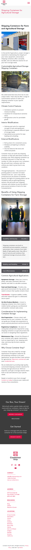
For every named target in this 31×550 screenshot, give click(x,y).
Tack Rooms (5, 294)
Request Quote (16, 437)
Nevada (9, 532)
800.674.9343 (15, 419)
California (10, 536)
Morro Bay (10, 525)
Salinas (9, 527)
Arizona (9, 534)
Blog (8, 504)
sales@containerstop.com (14, 476)
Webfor (21, 547)
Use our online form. (13, 480)
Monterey (10, 523)
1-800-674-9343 (11, 478)
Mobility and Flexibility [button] (10, 264)
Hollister (9, 522)
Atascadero (10, 516)
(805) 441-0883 (11, 496)
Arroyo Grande (11, 515)
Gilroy (8, 520)
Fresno (9, 518)
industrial (15, 359)
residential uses (9, 361)
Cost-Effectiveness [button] (9, 271)
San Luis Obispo (11, 529)
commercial (22, 359)
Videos (9, 505)
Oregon (9, 530)
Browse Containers (15, 414)
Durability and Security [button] (10, 239)
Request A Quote (12, 507)
